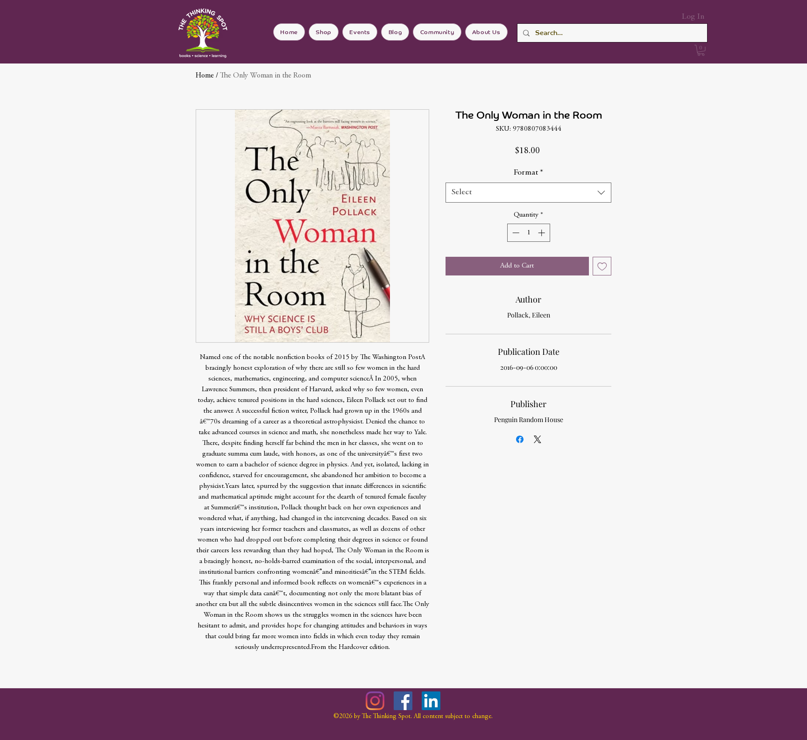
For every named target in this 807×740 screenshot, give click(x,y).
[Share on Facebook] (519, 439)
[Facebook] (403, 700)
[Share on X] (537, 439)
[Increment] (542, 232)
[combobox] (528, 193)
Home (205, 75)
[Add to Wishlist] (602, 266)
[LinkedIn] (431, 700)
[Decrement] (515, 232)
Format (528, 173)
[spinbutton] (528, 232)
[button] (701, 50)
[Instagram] (375, 700)
